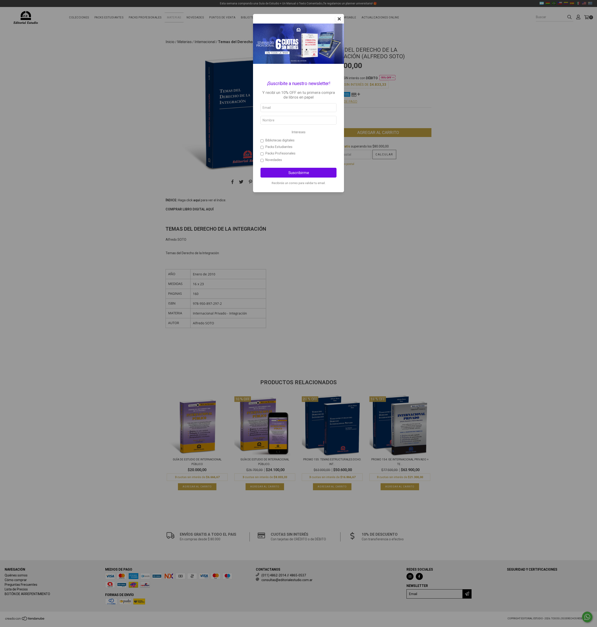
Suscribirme (298, 172)
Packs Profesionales (280, 153)
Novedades (273, 160)
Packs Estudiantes (278, 147)
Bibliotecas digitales (280, 140)
